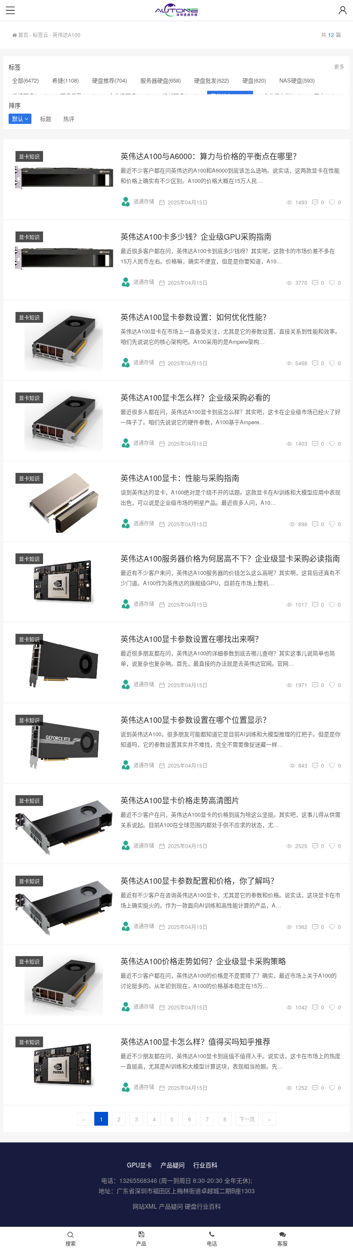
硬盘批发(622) (211, 80)
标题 (45, 118)
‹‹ (83, 1119)
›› (269, 1119)
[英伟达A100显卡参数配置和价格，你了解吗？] (63, 904)
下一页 (247, 1119)
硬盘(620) (254, 80)
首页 (22, 34)
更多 (339, 66)
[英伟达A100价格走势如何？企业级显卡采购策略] (63, 984)
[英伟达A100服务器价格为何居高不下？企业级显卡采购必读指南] (63, 581)
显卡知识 (29, 156)
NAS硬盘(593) (297, 80)
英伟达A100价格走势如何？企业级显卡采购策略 (203, 960)
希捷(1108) (65, 80)
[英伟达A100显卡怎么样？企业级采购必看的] (63, 420)
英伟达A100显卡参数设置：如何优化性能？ (195, 316)
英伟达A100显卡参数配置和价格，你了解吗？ (199, 880)
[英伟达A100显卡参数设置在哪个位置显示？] (63, 743)
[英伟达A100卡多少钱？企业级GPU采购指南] (63, 259)
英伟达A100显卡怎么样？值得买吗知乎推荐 (195, 1041)
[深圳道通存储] (176, 11)
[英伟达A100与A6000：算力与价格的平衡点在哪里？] (63, 179)
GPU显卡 (139, 1164)
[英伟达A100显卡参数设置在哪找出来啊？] (63, 662)
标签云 (40, 34)
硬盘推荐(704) (109, 80)
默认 (17, 118)
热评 (68, 118)
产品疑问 (173, 1164)
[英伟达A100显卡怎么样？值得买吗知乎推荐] (63, 1065)
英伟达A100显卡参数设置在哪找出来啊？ (192, 638)
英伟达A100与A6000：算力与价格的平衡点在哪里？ (210, 155)
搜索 (70, 1243)
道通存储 (143, 201)
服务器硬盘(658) (160, 80)
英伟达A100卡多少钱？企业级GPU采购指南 (196, 236)
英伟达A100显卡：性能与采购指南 (180, 477)
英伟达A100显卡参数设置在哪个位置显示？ (195, 719)
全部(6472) (25, 80)
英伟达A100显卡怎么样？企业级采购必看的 (195, 397)
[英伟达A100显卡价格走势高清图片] (63, 823)
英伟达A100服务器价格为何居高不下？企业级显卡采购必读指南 (230, 558)
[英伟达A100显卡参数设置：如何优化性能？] (63, 340)
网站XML (145, 1206)
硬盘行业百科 (203, 1206)
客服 (282, 1243)
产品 (141, 1243)
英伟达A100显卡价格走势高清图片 (180, 800)
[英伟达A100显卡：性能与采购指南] (63, 501)
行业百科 (205, 1164)
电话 (212, 1243)
